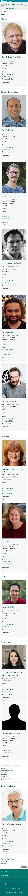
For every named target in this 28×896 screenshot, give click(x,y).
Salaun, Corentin (5, 776)
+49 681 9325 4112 (8, 216)
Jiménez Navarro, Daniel (7, 770)
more (4, 68)
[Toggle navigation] (25, 6)
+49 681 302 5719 (8, 423)
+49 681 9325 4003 (8, 561)
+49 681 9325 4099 (8, 79)
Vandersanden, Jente (6, 778)
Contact (14, 878)
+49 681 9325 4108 (8, 352)
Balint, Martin (4, 768)
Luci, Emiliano (4, 772)
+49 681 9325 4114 (8, 149)
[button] (26, 1)
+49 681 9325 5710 (8, 843)
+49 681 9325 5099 (8, 493)
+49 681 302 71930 (8, 421)
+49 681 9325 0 (7, 691)
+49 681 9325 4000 (8, 76)
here (5, 863)
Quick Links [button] (4, 872)
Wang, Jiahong (4, 779)
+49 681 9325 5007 (8, 626)
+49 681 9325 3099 (8, 285)
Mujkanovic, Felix (5, 774)
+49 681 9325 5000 (8, 490)
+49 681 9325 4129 (8, 282)
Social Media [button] (4, 875)
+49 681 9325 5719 (8, 846)
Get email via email (8, 74)
